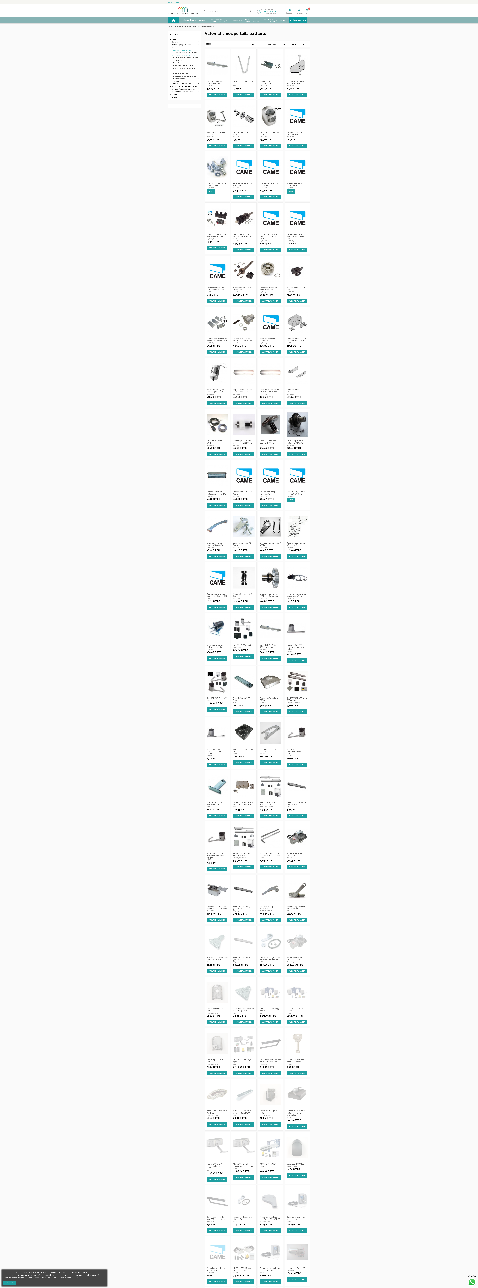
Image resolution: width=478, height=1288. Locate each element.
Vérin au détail (178, 60)
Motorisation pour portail (181, 50)
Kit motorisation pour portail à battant (185, 58)
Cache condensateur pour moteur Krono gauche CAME (297, 236)
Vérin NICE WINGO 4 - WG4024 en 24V (215, 82)
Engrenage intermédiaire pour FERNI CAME (269, 442)
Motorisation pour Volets (181, 84)
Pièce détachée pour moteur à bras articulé (184, 69)
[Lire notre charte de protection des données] (21, 1278)
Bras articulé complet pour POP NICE (268, 750)
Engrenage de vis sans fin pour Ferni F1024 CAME (243, 442)
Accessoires (176, 81)
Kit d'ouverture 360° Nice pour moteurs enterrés (270, 959)
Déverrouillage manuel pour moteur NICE (296, 908)
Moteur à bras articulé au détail (183, 65)
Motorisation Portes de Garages (184, 86)
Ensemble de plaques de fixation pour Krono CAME (217, 340)
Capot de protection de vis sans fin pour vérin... (242, 391)
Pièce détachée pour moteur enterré (185, 76)
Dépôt (178, 2)
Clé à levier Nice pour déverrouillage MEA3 (242, 1112)
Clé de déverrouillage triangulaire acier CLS (295, 1061)
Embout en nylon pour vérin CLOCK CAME (296, 493)
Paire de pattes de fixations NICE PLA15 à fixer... (244, 1010)
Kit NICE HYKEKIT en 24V (217, 698)
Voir (211, 191)
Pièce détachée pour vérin (181, 63)
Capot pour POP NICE (295, 1164)
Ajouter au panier (217, 95)
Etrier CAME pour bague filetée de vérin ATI (216, 184)
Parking (174, 94)
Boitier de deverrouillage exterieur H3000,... (270, 1269)
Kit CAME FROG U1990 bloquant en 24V (242, 1269)
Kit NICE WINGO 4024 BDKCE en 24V (268, 803)
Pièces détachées (178, 79)
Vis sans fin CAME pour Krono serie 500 (296, 133)
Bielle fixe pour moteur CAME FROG (296, 544)
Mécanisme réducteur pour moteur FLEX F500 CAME (243, 236)
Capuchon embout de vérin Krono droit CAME (216, 289)
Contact (170, 2)
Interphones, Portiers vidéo (182, 92)
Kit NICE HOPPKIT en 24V (243, 645)
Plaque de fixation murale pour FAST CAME (270, 82)
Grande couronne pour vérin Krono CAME (269, 289)
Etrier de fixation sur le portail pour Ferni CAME (216, 493)
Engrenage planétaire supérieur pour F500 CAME (268, 236)
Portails (174, 39)
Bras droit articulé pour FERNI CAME (269, 493)
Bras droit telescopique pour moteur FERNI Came (270, 854)
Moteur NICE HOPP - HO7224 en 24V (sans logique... (295, 647)
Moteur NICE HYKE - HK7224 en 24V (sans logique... (295, 751)
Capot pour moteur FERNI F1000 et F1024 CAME (297, 340)
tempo (174, 97)
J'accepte (9, 1283)
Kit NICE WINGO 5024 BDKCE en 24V (242, 854)
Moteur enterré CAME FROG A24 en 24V (295, 959)
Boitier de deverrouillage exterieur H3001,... (296, 1218)
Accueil (174, 34)
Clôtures (175, 42)
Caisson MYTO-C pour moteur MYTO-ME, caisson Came (296, 1113)
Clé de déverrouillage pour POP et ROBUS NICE (270, 1218)
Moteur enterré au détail (181, 73)
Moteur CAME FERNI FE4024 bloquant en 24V (243, 1165)
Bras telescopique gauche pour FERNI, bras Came (270, 1061)
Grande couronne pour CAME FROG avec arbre (269, 595)
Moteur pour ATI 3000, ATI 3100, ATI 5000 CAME (217, 391)
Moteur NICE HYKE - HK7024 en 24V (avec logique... (215, 855)
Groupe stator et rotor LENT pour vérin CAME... (216, 646)
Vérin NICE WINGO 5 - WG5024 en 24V (269, 646)
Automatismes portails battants (183, 55)
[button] (235, 20)
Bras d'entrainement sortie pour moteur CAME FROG (217, 595)
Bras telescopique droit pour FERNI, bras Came (216, 1218)
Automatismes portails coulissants (184, 53)
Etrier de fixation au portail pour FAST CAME (297, 82)
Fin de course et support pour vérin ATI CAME (216, 235)
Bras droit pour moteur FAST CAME (216, 133)
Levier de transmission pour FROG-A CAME (216, 544)
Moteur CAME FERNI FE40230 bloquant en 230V (215, 1166)
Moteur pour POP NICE (296, 1268)
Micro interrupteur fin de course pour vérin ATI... (296, 595)
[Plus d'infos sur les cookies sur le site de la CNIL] (60, 1278)
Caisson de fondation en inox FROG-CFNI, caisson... (217, 908)
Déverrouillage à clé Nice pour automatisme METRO (243, 803)
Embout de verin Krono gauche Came (216, 1269)
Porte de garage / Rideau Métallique (182, 46)
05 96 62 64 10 (270, 11)
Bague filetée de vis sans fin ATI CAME (296, 184)
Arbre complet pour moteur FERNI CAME (295, 442)
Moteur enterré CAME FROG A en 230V (295, 854)
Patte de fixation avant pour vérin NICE (215, 803)
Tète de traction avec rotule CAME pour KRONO (243, 340)
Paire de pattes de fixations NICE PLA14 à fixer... (217, 959)
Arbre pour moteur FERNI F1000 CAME (270, 340)
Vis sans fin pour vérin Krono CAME (242, 289)
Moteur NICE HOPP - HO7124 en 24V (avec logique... (215, 751)
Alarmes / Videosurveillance (183, 89)
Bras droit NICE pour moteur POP (268, 908)
